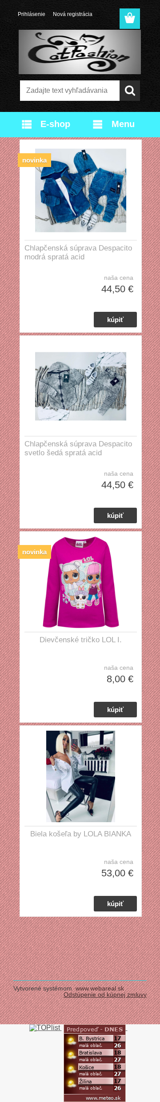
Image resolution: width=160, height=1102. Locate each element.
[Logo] (80, 52)
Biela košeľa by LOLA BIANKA (80, 834)
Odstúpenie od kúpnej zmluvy (105, 994)
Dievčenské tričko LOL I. (81, 640)
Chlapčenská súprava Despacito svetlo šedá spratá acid (78, 448)
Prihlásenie (31, 14)
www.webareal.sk (100, 988)
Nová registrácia (72, 14)
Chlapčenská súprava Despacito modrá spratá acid (78, 252)
